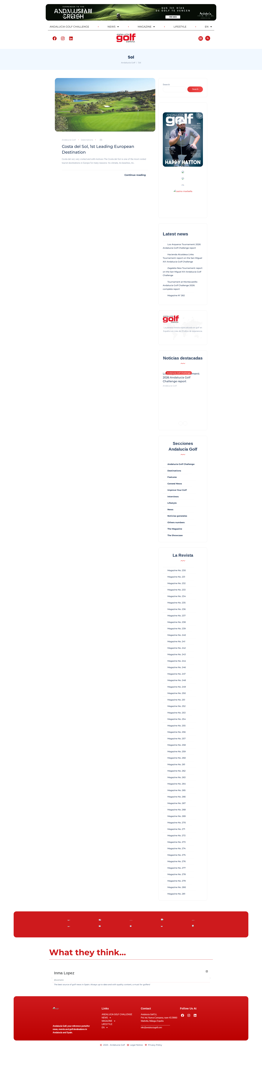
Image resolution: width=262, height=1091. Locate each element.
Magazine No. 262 (176, 771)
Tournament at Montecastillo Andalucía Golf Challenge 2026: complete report (180, 285)
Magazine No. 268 (176, 809)
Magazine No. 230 (176, 570)
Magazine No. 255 (176, 725)
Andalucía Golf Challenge (178, 373)
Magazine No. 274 (176, 848)
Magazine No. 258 (176, 745)
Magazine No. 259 (176, 751)
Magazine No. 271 (176, 829)
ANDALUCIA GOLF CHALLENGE (69, 26)
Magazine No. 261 (176, 764)
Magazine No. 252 (176, 706)
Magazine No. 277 (176, 868)
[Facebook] (54, 38)
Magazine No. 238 (176, 622)
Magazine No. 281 (176, 893)
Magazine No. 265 (176, 790)
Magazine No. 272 (176, 835)
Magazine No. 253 (176, 712)
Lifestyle (172, 503)
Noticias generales (177, 516)
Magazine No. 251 (176, 699)
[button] (201, 38)
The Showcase (175, 535)
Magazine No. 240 (176, 635)
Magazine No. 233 (176, 589)
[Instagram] (63, 38)
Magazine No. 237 (176, 615)
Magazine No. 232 (176, 583)
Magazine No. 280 (176, 887)
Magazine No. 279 (176, 881)
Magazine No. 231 (176, 576)
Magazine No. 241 (176, 641)
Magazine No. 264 (176, 783)
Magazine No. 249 (176, 686)
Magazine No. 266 (176, 796)
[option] (183, 378)
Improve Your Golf (177, 490)
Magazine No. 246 (176, 667)
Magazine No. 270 (176, 822)
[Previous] (180, 423)
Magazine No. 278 (176, 874)
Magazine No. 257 (176, 738)
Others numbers (176, 522)
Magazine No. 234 (176, 596)
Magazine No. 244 (176, 661)
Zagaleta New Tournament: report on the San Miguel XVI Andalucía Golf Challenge (182, 272)
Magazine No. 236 (176, 609)
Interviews (173, 496)
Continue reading (135, 175)
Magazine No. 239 (176, 628)
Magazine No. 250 (176, 693)
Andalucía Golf (69, 140)
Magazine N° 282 (176, 295)
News (170, 509)
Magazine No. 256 (176, 732)
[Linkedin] (71, 38)
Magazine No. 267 (176, 803)
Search (166, 84)
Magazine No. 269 (176, 816)
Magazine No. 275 (176, 855)
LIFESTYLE (180, 26)
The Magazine (174, 529)
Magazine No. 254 (176, 719)
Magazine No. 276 (176, 861)
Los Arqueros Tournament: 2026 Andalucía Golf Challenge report (181, 377)
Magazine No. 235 (176, 602)
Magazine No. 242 (176, 648)
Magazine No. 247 (176, 674)
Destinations (87, 140)
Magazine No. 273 (176, 842)
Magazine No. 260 (176, 758)
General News (174, 483)
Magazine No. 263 (176, 777)
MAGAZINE (144, 26)
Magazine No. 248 (176, 680)
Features (172, 477)
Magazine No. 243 (176, 654)
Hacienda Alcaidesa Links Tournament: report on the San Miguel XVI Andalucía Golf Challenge (182, 258)
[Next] (185, 423)
